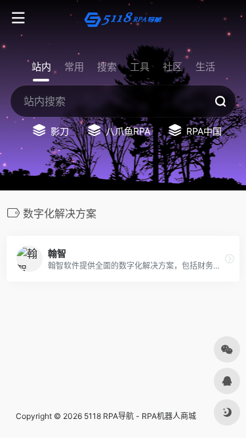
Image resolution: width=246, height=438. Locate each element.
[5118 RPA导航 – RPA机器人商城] (123, 18)
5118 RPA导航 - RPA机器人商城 (140, 416)
